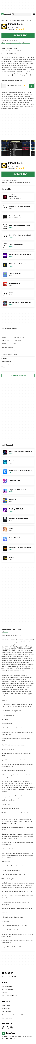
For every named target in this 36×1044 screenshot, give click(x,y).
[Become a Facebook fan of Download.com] (3, 1027)
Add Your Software (7, 989)
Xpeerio (5, 632)
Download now (19, 35)
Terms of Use (6, 1008)
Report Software (19, 375)
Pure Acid (15, 24)
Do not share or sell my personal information (15, 1015)
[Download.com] (6, 14)
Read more (17, 53)
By (11, 27)
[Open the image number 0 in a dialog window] (15, 148)
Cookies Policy (6, 1011)
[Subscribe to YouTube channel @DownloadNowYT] (11, 1027)
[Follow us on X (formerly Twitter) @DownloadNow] (7, 1027)
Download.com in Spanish (9, 996)
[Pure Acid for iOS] (4, 26)
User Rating (11, 29)
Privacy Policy (6, 1005)
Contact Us (5, 992)
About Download (7, 986)
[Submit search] (13, 14)
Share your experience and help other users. (15, 43)
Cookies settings (7, 1018)
